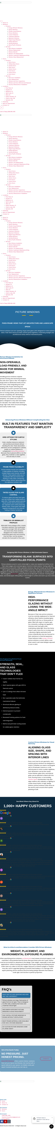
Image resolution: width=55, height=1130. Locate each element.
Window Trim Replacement (16, 53)
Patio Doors (12, 67)
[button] (27, 216)
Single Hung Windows (14, 40)
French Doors (12, 72)
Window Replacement (14, 50)
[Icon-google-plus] (9, 1121)
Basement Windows (14, 38)
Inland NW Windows (7, 1061)
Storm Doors (12, 62)
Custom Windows (13, 34)
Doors (4, 58)
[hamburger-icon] (1, 21)
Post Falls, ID (9, 88)
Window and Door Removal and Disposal (20, 83)
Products (8, 26)
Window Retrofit (13, 52)
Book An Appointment (9, 103)
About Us (5, 22)
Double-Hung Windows (15, 31)
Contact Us (6, 105)
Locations (5, 86)
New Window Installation (15, 48)
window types (32, 779)
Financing (5, 101)
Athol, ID (8, 95)
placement (14, 574)
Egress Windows (13, 29)
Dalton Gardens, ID (11, 96)
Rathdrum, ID (9, 91)
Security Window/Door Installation (18, 84)
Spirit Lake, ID (9, 93)
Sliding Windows (13, 41)
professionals (26, 958)
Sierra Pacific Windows (15, 45)
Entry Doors (12, 74)
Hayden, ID (9, 89)
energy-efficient (47, 638)
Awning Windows (13, 43)
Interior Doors (12, 69)
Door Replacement (14, 79)
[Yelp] (5, 1121)
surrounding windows (17, 451)
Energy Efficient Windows (16, 28)
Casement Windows (14, 36)
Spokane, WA (9, 100)
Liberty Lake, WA (10, 98)
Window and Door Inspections (17, 81)
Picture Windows (13, 33)
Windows (5, 24)
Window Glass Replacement (16, 57)
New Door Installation (14, 77)
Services (8, 46)
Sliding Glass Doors (14, 64)
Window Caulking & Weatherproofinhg (19, 55)
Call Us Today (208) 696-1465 (7, 303)
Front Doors (12, 71)
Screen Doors (12, 65)
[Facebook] (2, 1121)
